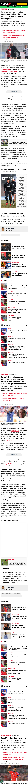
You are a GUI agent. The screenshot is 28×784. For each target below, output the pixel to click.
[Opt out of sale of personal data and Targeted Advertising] (2, 781)
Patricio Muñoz (6, 40)
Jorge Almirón (5, 234)
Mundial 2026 (14, 374)
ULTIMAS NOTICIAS (14, 4)
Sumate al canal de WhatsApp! (13, 6)
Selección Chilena (17, 735)
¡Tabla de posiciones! (11, 1)
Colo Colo (12, 9)
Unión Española (5, 69)
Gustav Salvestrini (6, 593)
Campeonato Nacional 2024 (9, 71)
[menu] (1, 4)
